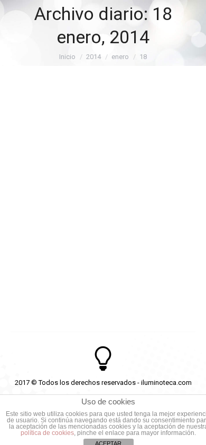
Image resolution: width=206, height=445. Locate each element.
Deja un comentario (53, 154)
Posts (32, 141)
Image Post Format (69, 121)
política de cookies (47, 433)
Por (76, 141)
